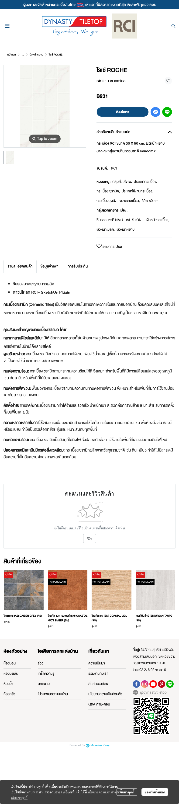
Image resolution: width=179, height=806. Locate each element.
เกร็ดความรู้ (46, 674)
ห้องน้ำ (8, 684)
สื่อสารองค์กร (98, 684)
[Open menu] (7, 26)
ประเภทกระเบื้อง (145, 182)
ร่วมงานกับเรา (98, 674)
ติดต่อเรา (122, 112)
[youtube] (153, 684)
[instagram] (144, 684)
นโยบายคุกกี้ (19, 798)
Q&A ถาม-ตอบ (99, 704)
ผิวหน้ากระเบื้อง (157, 220)
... (22, 54)
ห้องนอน (9, 663)
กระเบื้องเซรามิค (108, 191)
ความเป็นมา (96, 663)
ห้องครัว (9, 694)
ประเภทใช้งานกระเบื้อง (137, 191)
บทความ (44, 684)
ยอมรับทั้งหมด (155, 792)
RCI (114, 168)
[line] (170, 684)
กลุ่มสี (117, 182)
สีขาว (128, 182)
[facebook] (136, 684)
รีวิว (89, 538)
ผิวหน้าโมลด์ (105, 229)
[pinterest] (161, 684)
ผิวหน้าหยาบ (36, 54)
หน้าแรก (11, 54)
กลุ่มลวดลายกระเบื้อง (111, 210)
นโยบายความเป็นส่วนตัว (104, 792)
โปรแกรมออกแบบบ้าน (53, 694)
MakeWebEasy (100, 745)
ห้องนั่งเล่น (10, 674)
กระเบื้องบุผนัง (106, 201)
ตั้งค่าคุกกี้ (127, 792)
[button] (173, 26)
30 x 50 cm (150, 201)
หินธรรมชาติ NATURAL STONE (120, 220)
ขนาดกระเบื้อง (129, 201)
